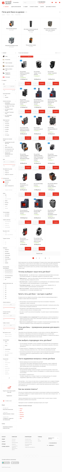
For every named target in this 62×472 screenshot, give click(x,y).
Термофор (22, 416)
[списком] (58, 53)
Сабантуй (22, 414)
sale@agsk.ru (51, 445)
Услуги (3, 441)
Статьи (3, 423)
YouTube (31, 456)
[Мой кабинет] (48, 2)
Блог (39, 439)
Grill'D (21, 410)
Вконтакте (25, 456)
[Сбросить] (9, 378)
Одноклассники (34, 456)
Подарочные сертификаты (30, 447)
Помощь (40, 436)
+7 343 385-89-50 (53, 443)
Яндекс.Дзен (37, 456)
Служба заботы (5, 446)
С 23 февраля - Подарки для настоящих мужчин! (8, 419)
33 (45, 258)
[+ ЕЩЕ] (58, 6)
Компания (14, 436)
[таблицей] (60, 53)
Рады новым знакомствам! (8, 409)
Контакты (14, 439)
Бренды (39, 440)
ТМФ (21, 418)
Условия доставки (28, 440)
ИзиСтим (21, 412)
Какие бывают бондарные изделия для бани (8, 427)
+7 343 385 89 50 (41, 2)
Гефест (21, 408)
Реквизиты (14, 444)
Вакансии (13, 440)
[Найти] (34, 2)
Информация (28, 436)
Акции (3, 405)
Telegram (28, 456)
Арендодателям (15, 442)
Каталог (4, 436)
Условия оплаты (28, 439)
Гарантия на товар (28, 442)
